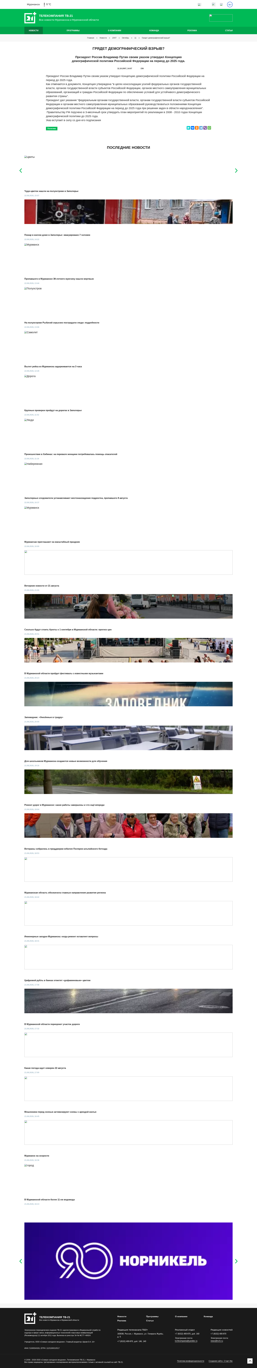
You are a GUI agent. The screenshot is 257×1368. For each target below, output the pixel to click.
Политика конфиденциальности (190, 1361)
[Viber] (205, 128)
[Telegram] (201, 128)
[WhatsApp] (209, 128)
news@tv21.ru (217, 1341)
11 (135, 38)
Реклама (192, 30)
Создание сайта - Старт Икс (221, 1361)
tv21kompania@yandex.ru (186, 1341)
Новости (33, 30)
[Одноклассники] (197, 128)
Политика (51, 129)
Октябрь (125, 38)
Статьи (229, 30)
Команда (154, 30)
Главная (90, 38)
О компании (114, 30)
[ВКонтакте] (192, 128)
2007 (114, 38)
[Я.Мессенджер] (188, 128)
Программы (73, 30)
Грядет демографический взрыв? (156, 38)
